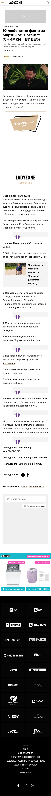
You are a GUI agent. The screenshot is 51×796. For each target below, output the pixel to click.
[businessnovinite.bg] (13, 685)
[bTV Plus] (38, 655)
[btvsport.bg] (38, 670)
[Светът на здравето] (13, 700)
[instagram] (25, 785)
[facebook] (18, 785)
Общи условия (25, 753)
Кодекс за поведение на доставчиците (25, 761)
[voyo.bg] (13, 670)
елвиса (24, 486)
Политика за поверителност (25, 757)
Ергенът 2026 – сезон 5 (12, 26)
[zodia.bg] (38, 685)
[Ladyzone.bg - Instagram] (23, 475)
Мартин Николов (36, 486)
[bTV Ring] (38, 640)
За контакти (26, 773)
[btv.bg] (13, 610)
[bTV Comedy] (38, 610)
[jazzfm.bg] (13, 730)
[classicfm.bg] (38, 715)
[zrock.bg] (38, 730)
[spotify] (32, 785)
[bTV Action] (38, 625)
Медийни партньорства (25, 765)
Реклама (25, 769)
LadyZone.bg (17, 56)
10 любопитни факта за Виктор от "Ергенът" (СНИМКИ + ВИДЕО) (35, 274)
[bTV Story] (13, 640)
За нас (25, 745)
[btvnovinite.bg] (13, 655)
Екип (25, 749)
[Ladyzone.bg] (15, 2)
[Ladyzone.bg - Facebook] (28, 480)
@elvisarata (9, 363)
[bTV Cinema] (13, 625)
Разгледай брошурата (38, 556)
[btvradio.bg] (38, 700)
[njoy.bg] (13, 715)
